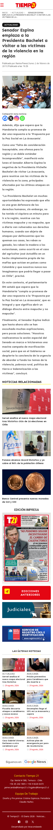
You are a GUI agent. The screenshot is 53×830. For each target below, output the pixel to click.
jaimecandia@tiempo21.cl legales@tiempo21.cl (26, 787)
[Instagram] (16, 118)
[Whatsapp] (22, 118)
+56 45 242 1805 (18, 783)
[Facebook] (5, 118)
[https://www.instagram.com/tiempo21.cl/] (26, 821)
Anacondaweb (35, 826)
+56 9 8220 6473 (36, 783)
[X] (10, 118)
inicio (5, 13)
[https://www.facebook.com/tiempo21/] (19, 821)
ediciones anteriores (30, 592)
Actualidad (18, 13)
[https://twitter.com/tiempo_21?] (34, 821)
